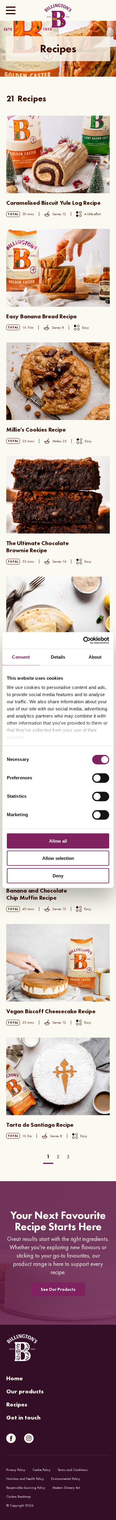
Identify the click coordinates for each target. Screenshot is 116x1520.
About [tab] (95, 656)
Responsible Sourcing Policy (25, 1487)
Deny (58, 875)
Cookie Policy (41, 1469)
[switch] (100, 778)
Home (14, 1378)
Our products (25, 1391)
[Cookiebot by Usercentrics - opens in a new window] (83, 640)
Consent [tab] (21, 656)
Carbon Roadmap (18, 1496)
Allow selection (58, 858)
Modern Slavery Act (66, 1487)
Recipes (16, 1404)
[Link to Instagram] (29, 1438)
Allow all (58, 840)
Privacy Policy (15, 1469)
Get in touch (23, 1417)
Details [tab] (58, 656)
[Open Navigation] (10, 10)
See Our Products (58, 1289)
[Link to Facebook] (11, 1438)
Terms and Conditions (73, 1469)
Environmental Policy (65, 1478)
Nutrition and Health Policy (25, 1478)
